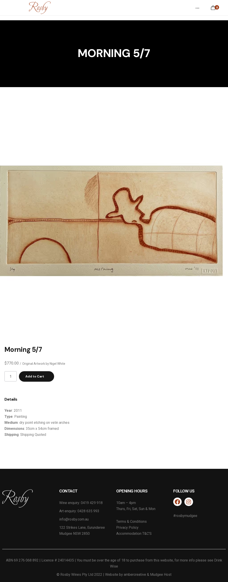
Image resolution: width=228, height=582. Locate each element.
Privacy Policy (127, 527)
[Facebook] (177, 502)
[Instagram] (188, 502)
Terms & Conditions (131, 521)
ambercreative (135, 574)
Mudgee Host (160, 574)
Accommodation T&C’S (134, 533)
